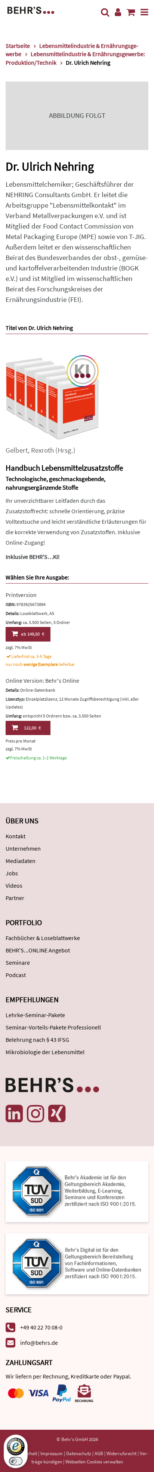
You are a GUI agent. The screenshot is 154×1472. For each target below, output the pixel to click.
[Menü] (144, 12)
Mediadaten (21, 860)
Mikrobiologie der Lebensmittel (45, 1052)
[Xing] (56, 1114)
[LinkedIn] (14, 1114)
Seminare (18, 962)
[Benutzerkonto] (118, 12)
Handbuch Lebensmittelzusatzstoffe (64, 468)
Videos (14, 885)
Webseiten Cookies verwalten (94, 1462)
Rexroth (42, 450)
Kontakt (15, 836)
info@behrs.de (39, 1342)
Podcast (16, 975)
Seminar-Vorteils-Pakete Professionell (53, 1027)
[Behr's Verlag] (30, 9)
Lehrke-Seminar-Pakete (35, 1015)
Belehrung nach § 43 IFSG (37, 1039)
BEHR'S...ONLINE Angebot (38, 950)
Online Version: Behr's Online (42, 680)
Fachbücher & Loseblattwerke (43, 938)
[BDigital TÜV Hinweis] (77, 1191)
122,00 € (32, 728)
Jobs (12, 873)
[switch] (15, 1461)
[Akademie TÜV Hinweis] (77, 1261)
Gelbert (17, 450)
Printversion (21, 595)
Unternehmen (23, 848)
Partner (15, 898)
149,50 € (32, 634)
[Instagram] (35, 1114)
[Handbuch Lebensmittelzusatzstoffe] (52, 398)
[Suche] (105, 12)
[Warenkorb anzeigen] (131, 12)
